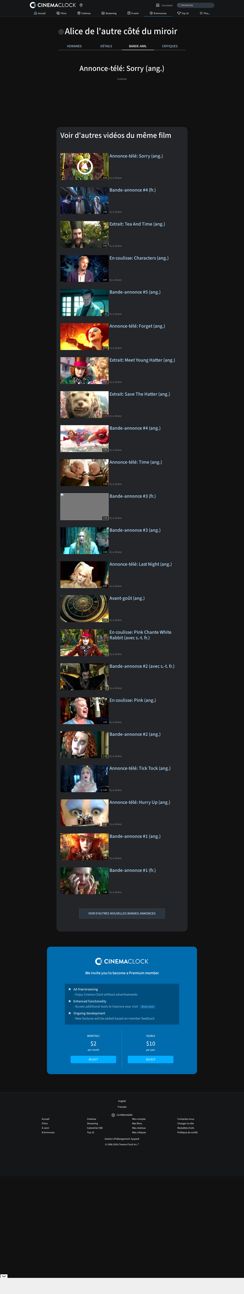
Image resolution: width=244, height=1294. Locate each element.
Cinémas (86, 13)
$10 (150, 1047)
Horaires (74, 46)
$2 (93, 1047)
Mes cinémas (139, 1128)
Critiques (170, 46)
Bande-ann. (138, 46)
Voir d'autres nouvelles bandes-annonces (122, 913)
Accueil (42, 13)
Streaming (111, 13)
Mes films (137, 1123)
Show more (147, 1007)
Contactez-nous (185, 1119)
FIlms (63, 13)
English (122, 1101)
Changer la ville (185, 1123)
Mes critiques (139, 1132)
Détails (106, 46)
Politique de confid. (187, 1132)
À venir (135, 13)
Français (122, 1106)
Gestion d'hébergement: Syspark (122, 1139)
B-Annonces (160, 13)
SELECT (93, 1059)
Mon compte (139, 1119)
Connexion (166, 5)
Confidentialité (124, 1115)
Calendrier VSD (95, 1128)
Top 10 (185, 13)
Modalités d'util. (185, 1128)
